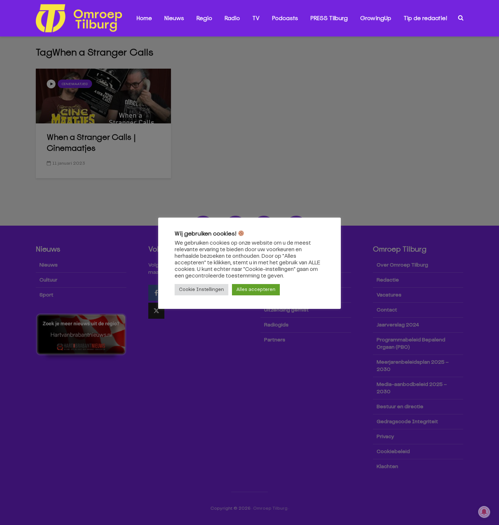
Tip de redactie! (425, 18)
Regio (204, 18)
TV (256, 18)
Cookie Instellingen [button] (201, 289)
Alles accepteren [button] (255, 289)
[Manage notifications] (484, 512)
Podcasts (285, 18)
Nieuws (174, 18)
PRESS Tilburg (329, 18)
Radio (232, 18)
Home (144, 18)
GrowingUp (375, 18)
